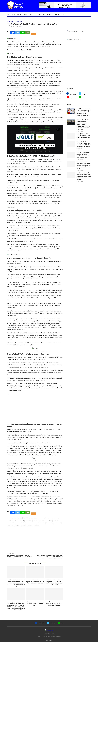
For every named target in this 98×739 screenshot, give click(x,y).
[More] (33, 32)
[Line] (22, 32)
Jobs (62, 14)
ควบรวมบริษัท (56, 520)
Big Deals (14, 518)
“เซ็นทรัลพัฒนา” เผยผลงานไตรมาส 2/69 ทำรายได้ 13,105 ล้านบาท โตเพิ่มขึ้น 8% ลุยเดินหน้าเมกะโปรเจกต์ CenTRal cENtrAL (54, 582)
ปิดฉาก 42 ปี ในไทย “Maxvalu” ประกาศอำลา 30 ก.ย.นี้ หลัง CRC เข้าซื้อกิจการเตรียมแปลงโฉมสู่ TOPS (35, 581)
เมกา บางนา (30, 525)
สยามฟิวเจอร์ (33, 523)
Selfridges (10, 520)
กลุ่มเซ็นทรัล (35, 520)
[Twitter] (17, 32)
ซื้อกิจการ (18, 523)
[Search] (90, 14)
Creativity (33, 14)
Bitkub (20, 518)
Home (8, 14)
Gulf (48, 518)
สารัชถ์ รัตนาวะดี (41, 523)
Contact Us (47, 633)
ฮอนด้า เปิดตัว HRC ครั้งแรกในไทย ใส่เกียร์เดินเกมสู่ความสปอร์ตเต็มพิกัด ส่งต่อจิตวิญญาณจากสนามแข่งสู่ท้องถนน (84, 176)
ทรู (27, 523)
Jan (9, 26)
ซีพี (8, 523)
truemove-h (21, 520)
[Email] (27, 32)
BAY (8, 518)
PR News (57, 14)
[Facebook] (12, 32)
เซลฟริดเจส (18, 525)
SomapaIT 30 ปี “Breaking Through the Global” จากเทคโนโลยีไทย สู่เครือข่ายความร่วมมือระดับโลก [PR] (84, 145)
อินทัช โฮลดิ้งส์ (58, 523)
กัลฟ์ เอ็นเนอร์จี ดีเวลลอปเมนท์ (46, 520)
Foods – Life (41, 14)
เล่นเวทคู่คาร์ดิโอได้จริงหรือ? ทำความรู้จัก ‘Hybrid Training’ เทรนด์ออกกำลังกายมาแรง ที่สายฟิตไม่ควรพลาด (83, 165)
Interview (50, 14)
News (13, 14)
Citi (25, 518)
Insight (26, 14)
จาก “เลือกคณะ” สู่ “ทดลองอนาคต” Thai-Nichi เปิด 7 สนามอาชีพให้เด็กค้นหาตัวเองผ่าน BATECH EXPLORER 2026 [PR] (84, 112)
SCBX (58, 518)
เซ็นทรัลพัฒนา (10, 525)
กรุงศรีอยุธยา (28, 520)
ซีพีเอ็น (13, 523)
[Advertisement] (35, 540)
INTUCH (53, 518)
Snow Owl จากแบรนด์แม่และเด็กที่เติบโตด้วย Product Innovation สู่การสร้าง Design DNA (84, 155)
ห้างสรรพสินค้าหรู (49, 523)
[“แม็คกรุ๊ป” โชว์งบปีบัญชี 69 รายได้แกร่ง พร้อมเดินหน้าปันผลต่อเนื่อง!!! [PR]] (71, 136)
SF (15, 520)
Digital (19, 14)
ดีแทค (24, 523)
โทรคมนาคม (37, 525)
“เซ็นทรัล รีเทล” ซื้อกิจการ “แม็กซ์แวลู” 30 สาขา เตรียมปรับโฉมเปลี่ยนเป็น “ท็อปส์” (35, 603)
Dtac (44, 518)
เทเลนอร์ (24, 525)
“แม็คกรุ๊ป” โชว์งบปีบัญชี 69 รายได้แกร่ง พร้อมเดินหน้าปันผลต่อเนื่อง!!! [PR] (83, 135)
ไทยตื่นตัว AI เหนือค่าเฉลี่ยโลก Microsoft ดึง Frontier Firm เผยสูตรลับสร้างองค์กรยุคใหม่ (54, 603)
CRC (39, 518)
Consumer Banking (32, 518)
